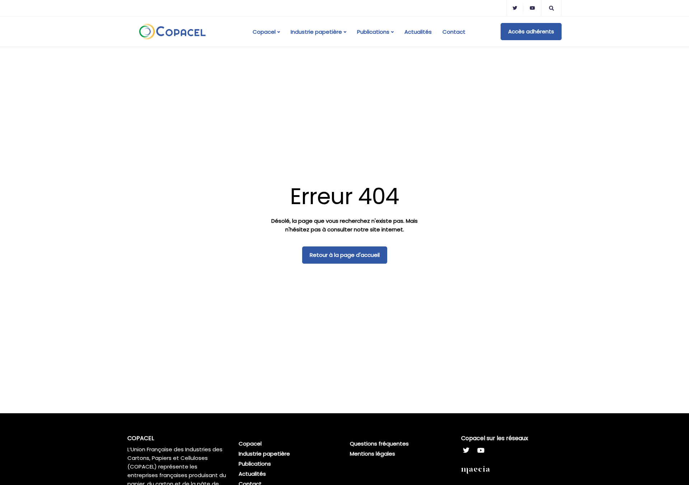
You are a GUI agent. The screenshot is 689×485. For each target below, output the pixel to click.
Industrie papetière (316, 32)
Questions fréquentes (379, 443)
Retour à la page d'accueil (345, 255)
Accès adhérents (531, 31)
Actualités (418, 32)
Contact (453, 32)
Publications (373, 32)
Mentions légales (372, 453)
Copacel (264, 32)
